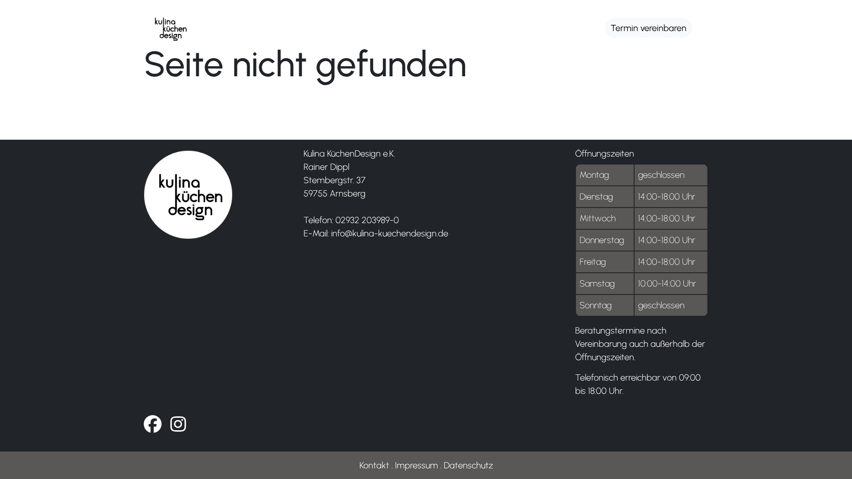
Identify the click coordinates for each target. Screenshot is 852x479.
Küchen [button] (237, 26)
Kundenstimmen (390, 26)
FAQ (578, 26)
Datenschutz (468, 465)
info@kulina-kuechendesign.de (389, 233)
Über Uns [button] (304, 26)
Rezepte (463, 26)
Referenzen (525, 26)
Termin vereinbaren (648, 28)
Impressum (416, 465)
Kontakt (374, 465)
